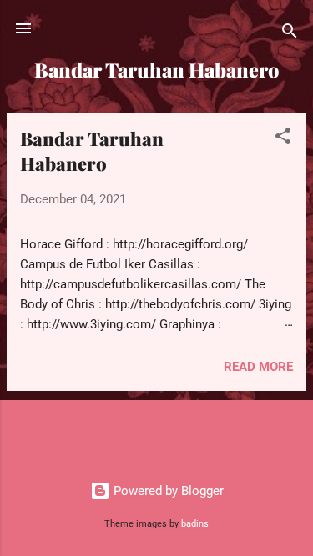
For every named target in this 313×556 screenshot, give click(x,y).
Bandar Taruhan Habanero (92, 151)
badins (195, 523)
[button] (283, 139)
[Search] (290, 33)
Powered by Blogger (167, 490)
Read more (258, 366)
